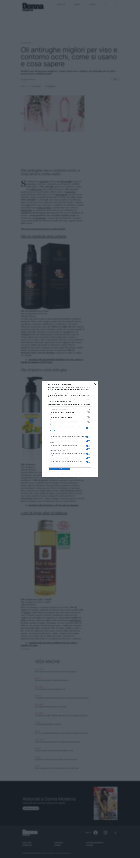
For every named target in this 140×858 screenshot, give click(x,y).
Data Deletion (62, 473)
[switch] (88, 412)
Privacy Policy (78, 473)
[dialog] (70, 429)
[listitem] (70, 409)
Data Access (70, 473)
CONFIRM (59, 468)
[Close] (95, 384)
